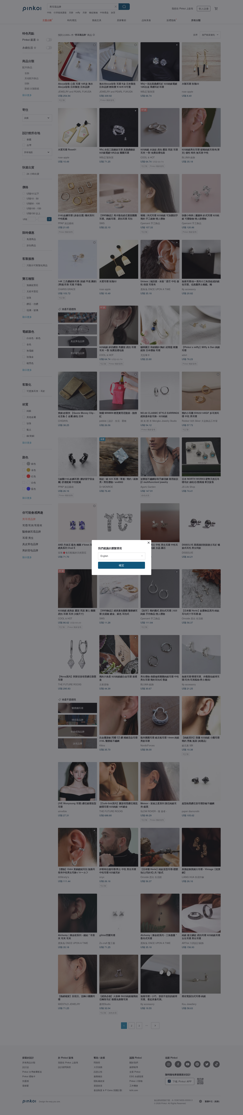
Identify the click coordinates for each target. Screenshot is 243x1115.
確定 (121, 565)
